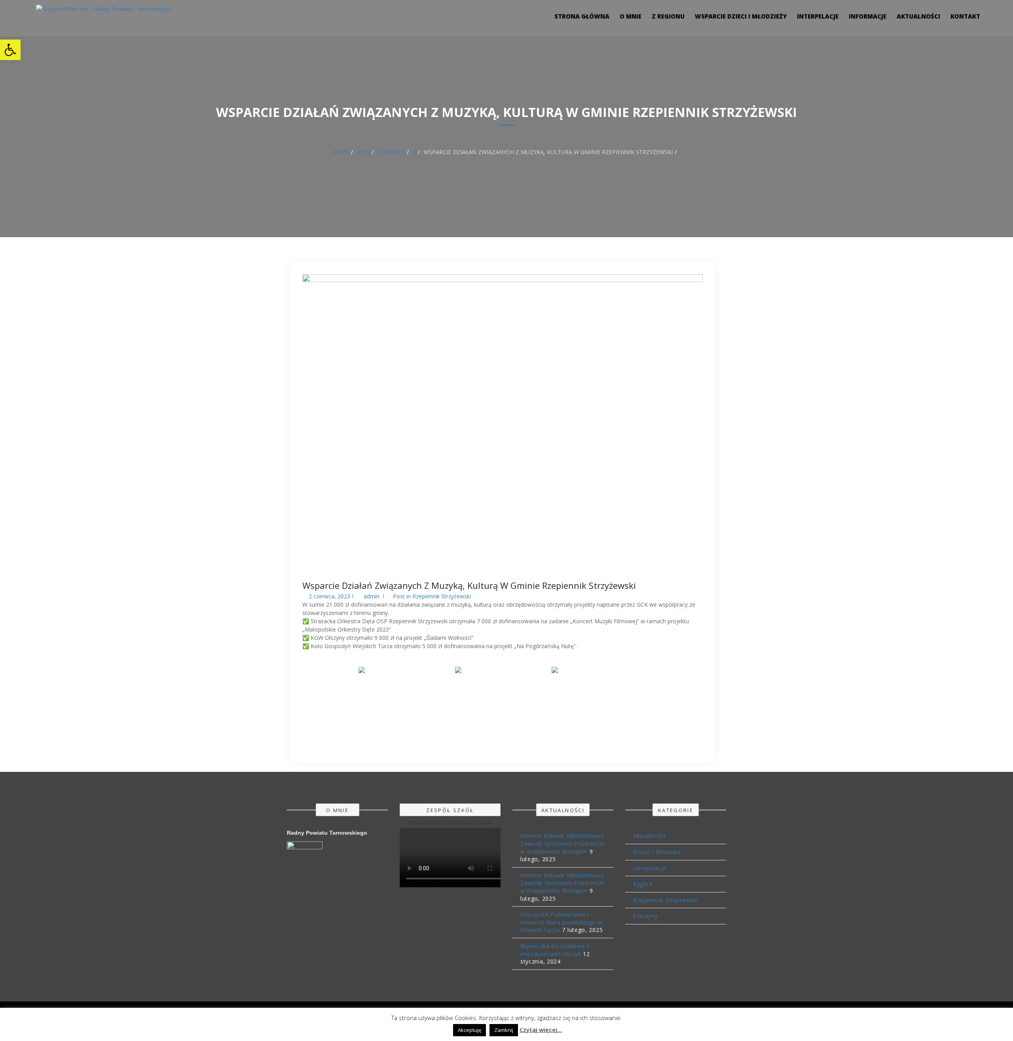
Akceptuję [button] (469, 1029)
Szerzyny (645, 916)
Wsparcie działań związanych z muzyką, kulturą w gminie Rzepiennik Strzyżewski (469, 585)
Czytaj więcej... (541, 1029)
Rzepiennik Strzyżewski (441, 596)
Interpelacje (817, 16)
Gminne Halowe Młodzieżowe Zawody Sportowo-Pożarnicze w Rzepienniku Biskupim (562, 843)
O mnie (630, 16)
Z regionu (668, 16)
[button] (10, 50)
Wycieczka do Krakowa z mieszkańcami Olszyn (555, 950)
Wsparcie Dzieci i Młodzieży (741, 16)
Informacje (867, 16)
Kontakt (965, 16)
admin (371, 596)
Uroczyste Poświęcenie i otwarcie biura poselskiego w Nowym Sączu (561, 922)
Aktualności (918, 16)
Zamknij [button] (503, 1029)
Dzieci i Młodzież (657, 852)
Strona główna (581, 16)
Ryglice (643, 884)
